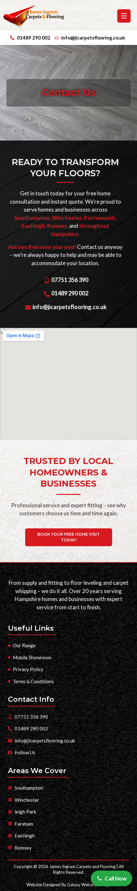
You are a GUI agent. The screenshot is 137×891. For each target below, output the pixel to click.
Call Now (115, 878)
